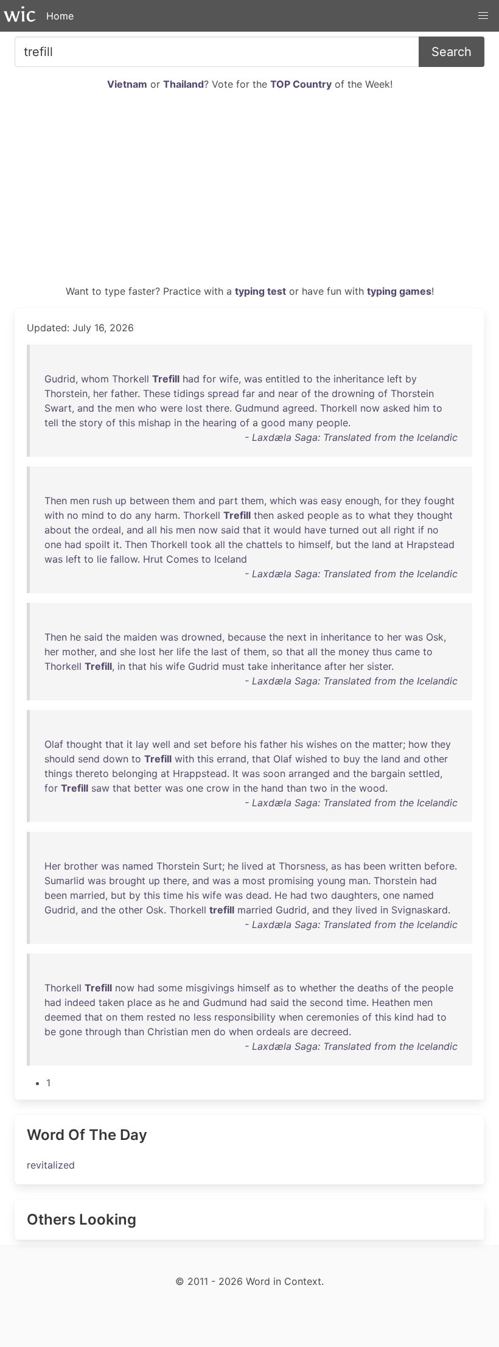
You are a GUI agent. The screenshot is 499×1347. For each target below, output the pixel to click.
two (318, 788)
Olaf (53, 744)
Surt (212, 866)
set (201, 744)
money (353, 651)
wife (229, 379)
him (421, 408)
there (217, 408)
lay (142, 744)
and (266, 393)
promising (291, 880)
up (121, 500)
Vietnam (127, 84)
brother (81, 866)
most (253, 880)
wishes (321, 744)
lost (194, 408)
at (398, 544)
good (273, 423)
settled (424, 773)
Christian (167, 1031)
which (283, 500)
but (343, 544)
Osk (435, 637)
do (126, 515)
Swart (58, 408)
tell (51, 423)
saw (100, 788)
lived (252, 866)
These (156, 393)
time (173, 895)
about (57, 530)
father (124, 393)
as (347, 515)
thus (382, 651)
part (228, 500)
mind (93, 515)
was (253, 379)
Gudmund (257, 408)
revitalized (51, 1165)
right (404, 530)
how (418, 744)
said (230, 530)
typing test (260, 291)
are (300, 1031)
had (191, 379)
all (152, 530)
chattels (264, 544)
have (315, 530)
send (89, 759)
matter (387, 744)
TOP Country (301, 84)
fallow (124, 559)
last (219, 651)
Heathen (391, 1002)
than (297, 788)
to (308, 379)
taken (111, 1002)
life (183, 651)
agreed (298, 408)
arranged (309, 773)
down (115, 759)
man (358, 880)
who (147, 408)
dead (257, 895)
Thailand (183, 84)
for (209, 379)
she (128, 651)
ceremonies (332, 1017)
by (411, 379)
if (421, 530)
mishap (154, 423)
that (252, 530)
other (436, 759)
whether (318, 988)
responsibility (245, 1017)
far (248, 393)
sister (379, 666)
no (73, 515)
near (288, 393)
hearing (220, 423)
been (374, 866)
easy (331, 500)
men (124, 408)
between (149, 500)
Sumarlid (64, 880)
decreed (330, 1031)
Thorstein (66, 393)
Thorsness (302, 866)
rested (161, 1017)
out (369, 530)
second (326, 1002)
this (127, 423)
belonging (135, 773)
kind (404, 1017)
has (352, 866)
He (280, 895)
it (267, 530)
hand (272, 788)
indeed (80, 1002)
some (170, 988)
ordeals (273, 1031)
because (247, 637)
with (54, 515)
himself (314, 544)
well (161, 744)
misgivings (210, 988)
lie (102, 559)
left (394, 379)
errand (231, 759)
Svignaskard (419, 910)
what (379, 515)
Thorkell (130, 379)
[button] (483, 16)
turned (344, 530)
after (335, 666)
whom (95, 379)
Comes (182, 559)
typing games (399, 291)
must (233, 666)
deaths (372, 988)
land (381, 544)
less (202, 1017)
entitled (282, 379)
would (287, 530)
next (297, 637)
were (171, 408)
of (306, 393)
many (300, 423)
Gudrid (59, 379)
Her (52, 866)
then (264, 515)
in (178, 423)
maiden (140, 637)
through (103, 1031)
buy (351, 759)
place (139, 1002)
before (226, 744)
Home (60, 16)
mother (78, 651)
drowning (353, 393)
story (91, 423)
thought (435, 515)
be (50, 1031)
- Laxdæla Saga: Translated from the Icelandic (351, 437)
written (405, 866)
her (100, 393)
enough (362, 500)
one (52, 544)
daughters (354, 895)
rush (102, 500)
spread (223, 393)
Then (55, 500)
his (166, 530)
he (75, 637)
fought (439, 500)
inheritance (358, 379)
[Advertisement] (249, 192)
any (143, 515)
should (59, 759)
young (331, 880)
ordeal (106, 530)
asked (396, 408)
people (332, 423)
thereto (92, 773)
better (148, 788)
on (346, 744)
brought (127, 880)
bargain (388, 773)
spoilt (97, 544)
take (258, 666)
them (183, 500)
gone (70, 1031)
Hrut (153, 559)
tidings (188, 393)
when (291, 1017)
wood (372, 788)
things (58, 773)
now (370, 408)
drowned (201, 637)
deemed (63, 1017)
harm (166, 515)
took (201, 544)
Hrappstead (200, 773)
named (137, 866)
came (407, 651)
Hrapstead (431, 544)
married (87, 895)
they (411, 500)
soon (274, 773)
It (235, 773)
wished (311, 759)
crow (217, 788)
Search (451, 51)
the (323, 379)
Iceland (230, 559)
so (277, 651)
